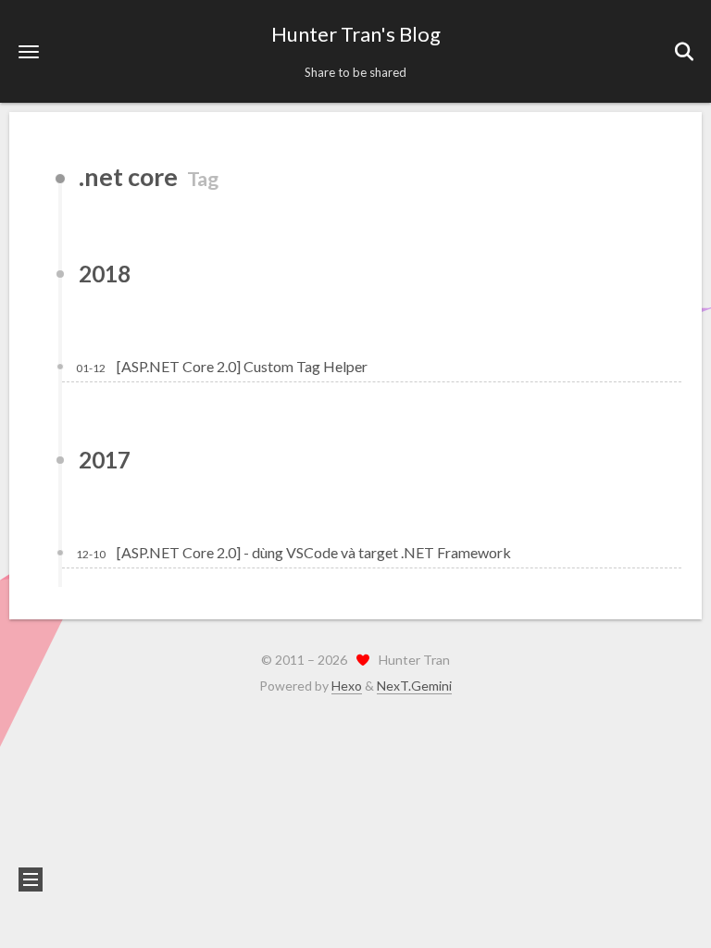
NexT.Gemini (414, 685)
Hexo (346, 685)
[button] (28, 51)
